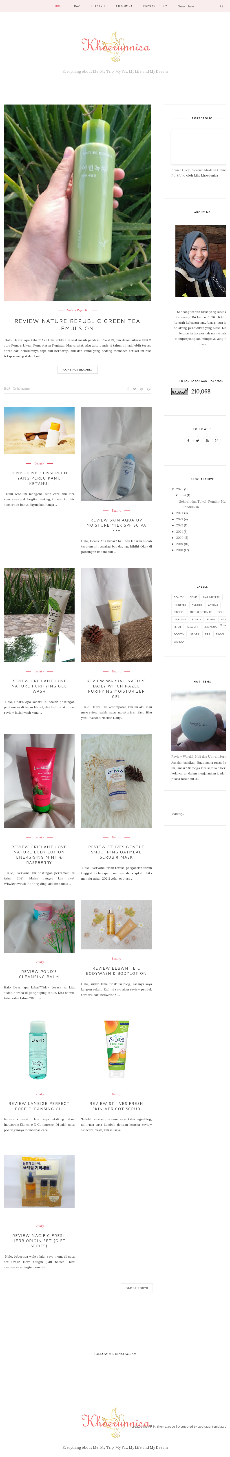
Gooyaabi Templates (212, 1426)
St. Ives (194, 634)
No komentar (21, 388)
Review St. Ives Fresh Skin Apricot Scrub (116, 1106)
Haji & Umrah (124, 6)
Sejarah (192, 626)
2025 (179, 489)
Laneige (213, 604)
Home (59, 6)
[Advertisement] (115, 1343)
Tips (207, 634)
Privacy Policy (155, 6)
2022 (179, 525)
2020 (180, 538)
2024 (179, 513)
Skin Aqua (210, 626)
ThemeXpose (166, 1426)
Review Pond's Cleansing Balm (39, 974)
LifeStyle (98, 6)
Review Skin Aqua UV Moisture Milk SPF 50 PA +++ (116, 525)
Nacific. (179, 612)
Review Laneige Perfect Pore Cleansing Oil (39, 1106)
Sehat (177, 626)
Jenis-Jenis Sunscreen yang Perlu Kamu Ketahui (39, 478)
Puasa (211, 619)
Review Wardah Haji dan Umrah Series (200, 757)
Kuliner (197, 604)
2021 (179, 532)
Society (179, 634)
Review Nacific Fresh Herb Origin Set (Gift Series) (39, 1240)
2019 (179, 544)
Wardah (179, 641)
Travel (77, 6)
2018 (179, 550)
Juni (183, 495)
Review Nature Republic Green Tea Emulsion (78, 324)
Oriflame (180, 619)
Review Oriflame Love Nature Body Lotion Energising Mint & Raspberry (39, 854)
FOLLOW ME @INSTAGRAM (115, 1354)
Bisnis (193, 597)
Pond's (196, 619)
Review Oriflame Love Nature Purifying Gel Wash (39, 686)
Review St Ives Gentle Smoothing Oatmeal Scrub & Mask (116, 852)
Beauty (39, 463)
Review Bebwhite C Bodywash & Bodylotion (116, 971)
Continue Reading (77, 369)
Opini (221, 612)
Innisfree (180, 604)
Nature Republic (77, 310)
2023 (179, 519)
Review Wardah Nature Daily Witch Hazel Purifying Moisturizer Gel (116, 688)
